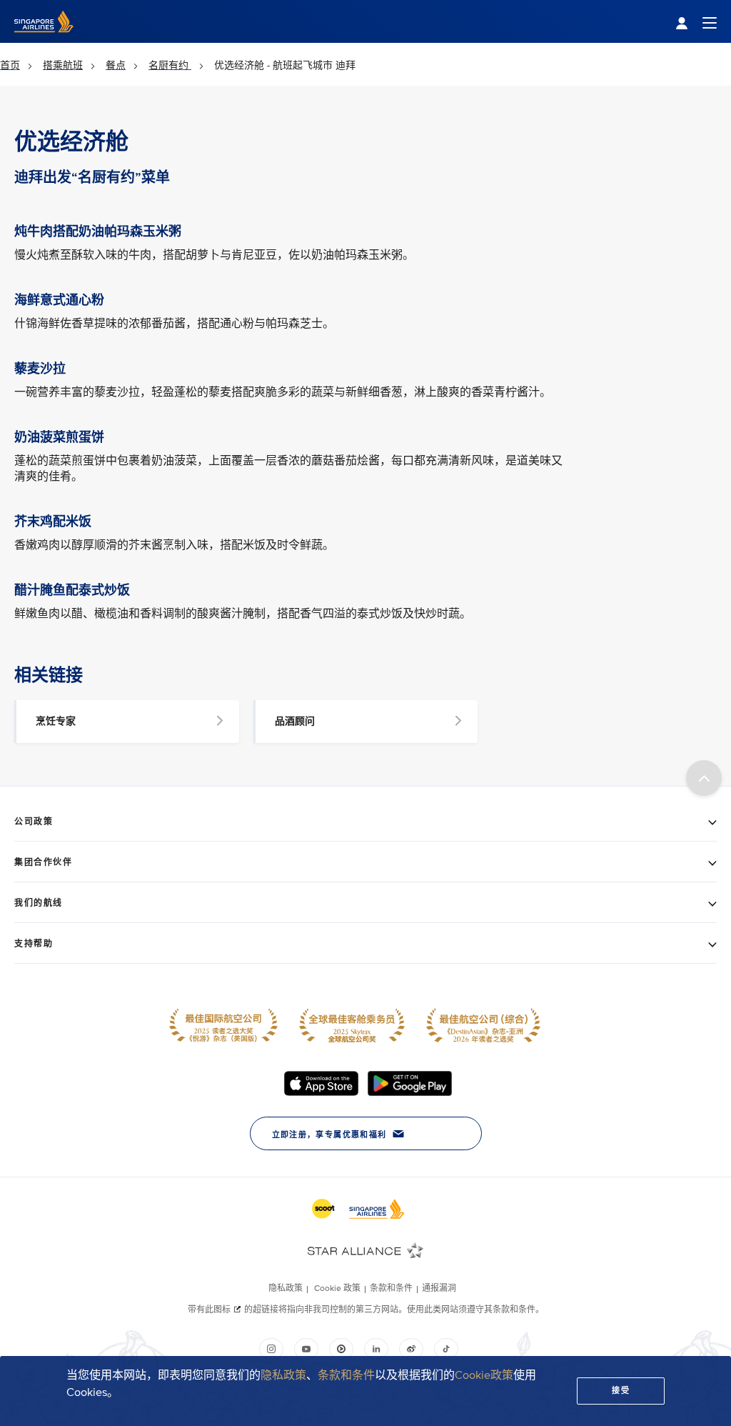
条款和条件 (346, 1375)
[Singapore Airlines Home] (44, 40)
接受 (621, 1390)
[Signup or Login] (696, 21)
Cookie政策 (484, 1375)
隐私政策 (283, 1375)
